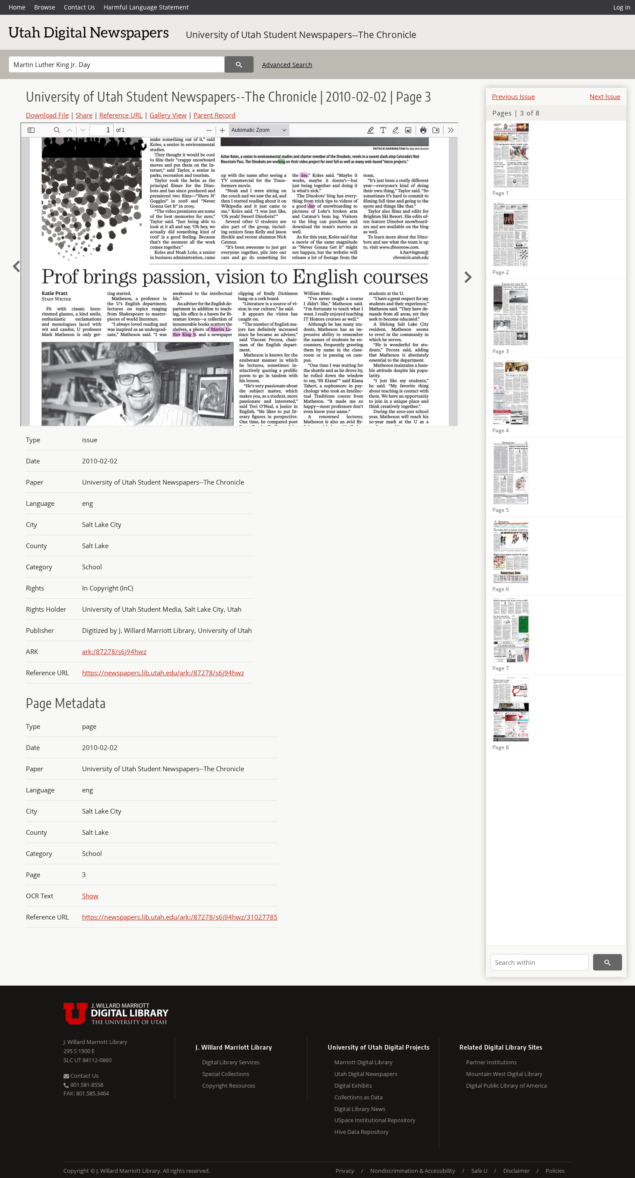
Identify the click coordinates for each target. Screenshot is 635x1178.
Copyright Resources (228, 1085)
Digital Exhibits (353, 1085)
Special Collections (225, 1074)
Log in (622, 7)
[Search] (239, 64)
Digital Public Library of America (506, 1085)
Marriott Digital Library (363, 1062)
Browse (44, 7)
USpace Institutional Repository (375, 1120)
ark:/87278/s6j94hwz (114, 651)
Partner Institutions (491, 1062)
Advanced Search (287, 65)
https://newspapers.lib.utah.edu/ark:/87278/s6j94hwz (163, 672)
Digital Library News (359, 1109)
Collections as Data (358, 1097)
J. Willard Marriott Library (95, 1042)
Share (84, 115)
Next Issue (605, 96)
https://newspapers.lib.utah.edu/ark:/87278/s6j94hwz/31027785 (180, 917)
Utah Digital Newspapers (365, 1074)
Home (17, 7)
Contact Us (79, 7)
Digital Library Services (231, 1062)
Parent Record (214, 115)
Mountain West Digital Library (504, 1074)
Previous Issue (513, 96)
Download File (47, 115)
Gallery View (168, 115)
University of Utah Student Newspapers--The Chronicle (301, 35)
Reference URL (121, 115)
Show (90, 895)
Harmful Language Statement (146, 7)
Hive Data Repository (361, 1132)
